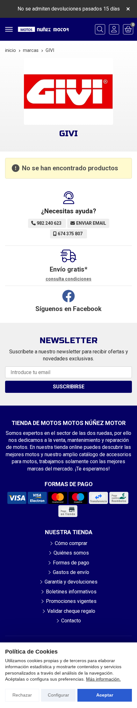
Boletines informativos (71, 592)
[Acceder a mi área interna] (114, 29)
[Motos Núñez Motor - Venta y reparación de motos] (43, 29)
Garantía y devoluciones (71, 582)
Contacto (71, 621)
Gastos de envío (71, 572)
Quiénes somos (71, 553)
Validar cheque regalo (71, 611)
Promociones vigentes (71, 601)
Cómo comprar (71, 543)
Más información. (103, 679)
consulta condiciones (68, 278)
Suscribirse (68, 387)
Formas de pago (71, 563)
